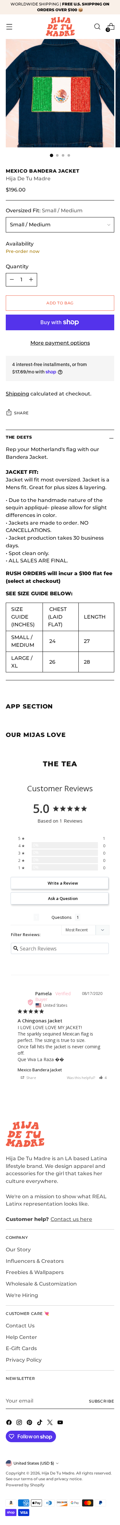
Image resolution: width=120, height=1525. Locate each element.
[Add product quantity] (31, 279)
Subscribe (101, 1401)
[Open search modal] (97, 26)
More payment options (60, 343)
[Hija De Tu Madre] (60, 26)
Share (21, 413)
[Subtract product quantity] (12, 279)
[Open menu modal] (9, 26)
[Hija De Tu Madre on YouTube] (61, 1423)
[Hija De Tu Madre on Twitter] (50, 1423)
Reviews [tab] (22, 917)
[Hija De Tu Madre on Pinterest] (30, 1423)
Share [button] (30, 1077)
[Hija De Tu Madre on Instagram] (20, 1423)
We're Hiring (22, 1295)
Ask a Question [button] (63, 898)
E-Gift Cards (21, 1348)
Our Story (18, 1250)
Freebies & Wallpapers (35, 1272)
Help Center (21, 1337)
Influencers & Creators (35, 1261)
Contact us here (71, 1219)
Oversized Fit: (44, 210)
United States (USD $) (33, 1463)
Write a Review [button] (63, 883)
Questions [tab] (62, 917)
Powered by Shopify (25, 1484)
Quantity (17, 266)
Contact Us (20, 1326)
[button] (102, 1077)
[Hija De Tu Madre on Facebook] (9, 1423)
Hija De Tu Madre (28, 179)
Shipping (17, 394)
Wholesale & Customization (41, 1284)
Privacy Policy (24, 1360)
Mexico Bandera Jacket (40, 1070)
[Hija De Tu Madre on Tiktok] (40, 1423)
